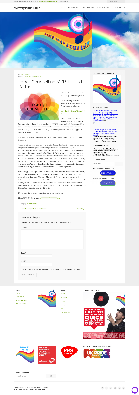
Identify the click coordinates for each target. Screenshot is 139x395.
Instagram (64, 305)
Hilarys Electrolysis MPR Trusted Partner (33, 209)
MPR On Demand (73, 7)
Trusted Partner (103, 7)
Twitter (63, 301)
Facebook (64, 297)
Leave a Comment (25, 74)
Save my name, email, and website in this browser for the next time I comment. (51, 269)
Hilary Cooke (37, 76)
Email (23, 261)
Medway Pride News (87, 7)
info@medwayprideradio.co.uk (48, 1)
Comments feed (21, 300)
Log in (18, 293)
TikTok (63, 309)
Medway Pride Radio (27, 8)
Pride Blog (80, 209)
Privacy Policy (65, 312)
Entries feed (20, 297)
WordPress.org (21, 303)
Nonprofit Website (19, 389)
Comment (25, 227)
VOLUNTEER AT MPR (118, 7)
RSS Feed (38, 389)
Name (23, 253)
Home (63, 7)
